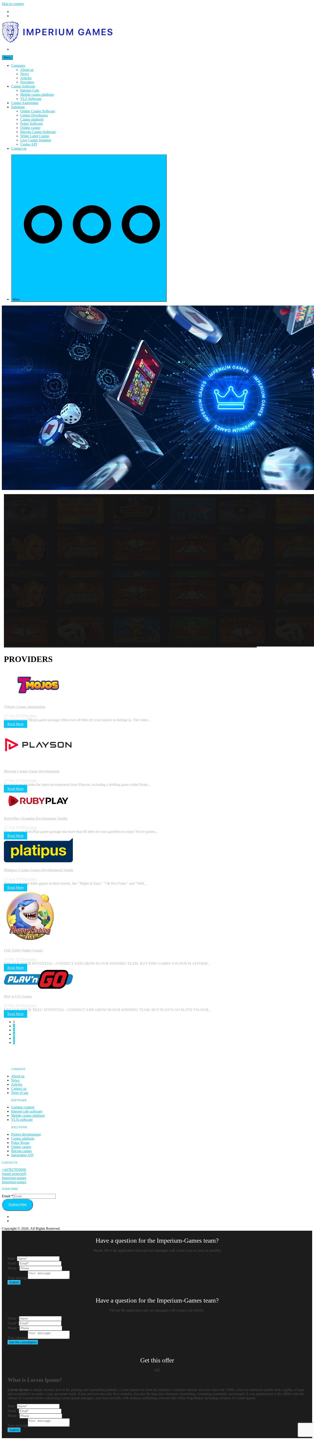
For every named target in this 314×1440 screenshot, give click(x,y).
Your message (18, 1278)
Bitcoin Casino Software (38, 132)
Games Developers (34, 115)
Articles (25, 78)
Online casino (30, 128)
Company (18, 65)
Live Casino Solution (35, 140)
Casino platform (31, 119)
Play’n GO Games (18, 996)
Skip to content (13, 4)
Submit (14, 1282)
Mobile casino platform (37, 94)
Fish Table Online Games (23, 950)
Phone (14, 1268)
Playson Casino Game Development (31, 771)
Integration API (22, 1155)
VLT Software (30, 99)
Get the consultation (22, 1342)
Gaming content (22, 1107)
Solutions (18, 107)
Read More (15, 724)
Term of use (19, 1093)
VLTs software (22, 1120)
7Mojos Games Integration (24, 707)
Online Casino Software (37, 111)
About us (27, 70)
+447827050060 (14, 1170)
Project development (26, 1134)
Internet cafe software (26, 1111)
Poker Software (31, 123)
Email (7, 1196)
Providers (27, 82)
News (24, 74)
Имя (12, 1258)
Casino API (28, 144)
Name (13, 1318)
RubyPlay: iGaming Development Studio (35, 818)
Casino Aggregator (24, 103)
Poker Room (20, 1143)
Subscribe (17, 1204)
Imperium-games (14, 1178)
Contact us (18, 148)
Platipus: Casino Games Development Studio (38, 870)
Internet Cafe (29, 90)
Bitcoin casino (21, 1151)
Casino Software (23, 86)
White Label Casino (34, 136)
